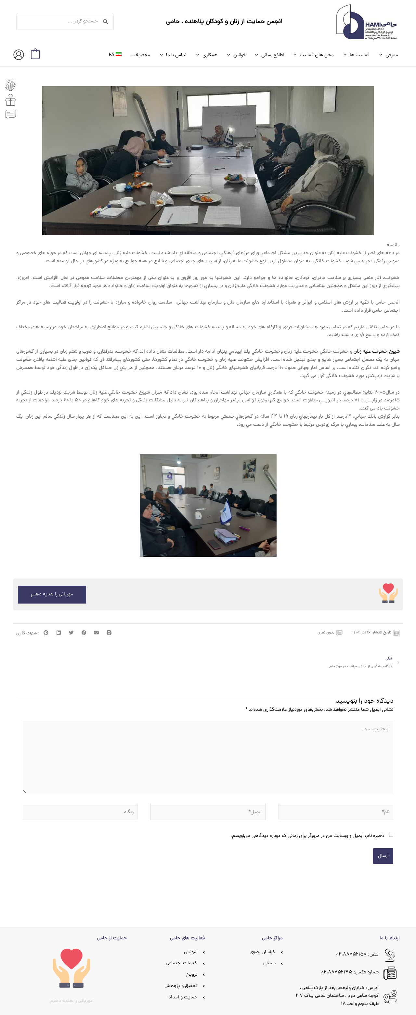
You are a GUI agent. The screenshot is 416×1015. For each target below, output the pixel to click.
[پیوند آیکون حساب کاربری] (18, 54)
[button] (382, 55)
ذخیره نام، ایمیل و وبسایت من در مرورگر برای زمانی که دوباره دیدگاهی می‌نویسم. (307, 835)
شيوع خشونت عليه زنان (377, 352)
